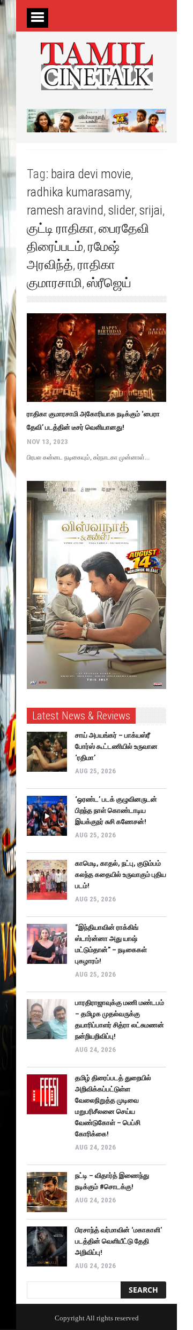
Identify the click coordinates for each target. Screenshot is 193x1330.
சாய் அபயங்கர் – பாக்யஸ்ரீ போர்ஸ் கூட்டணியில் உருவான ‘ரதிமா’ (116, 746)
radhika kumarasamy (78, 192)
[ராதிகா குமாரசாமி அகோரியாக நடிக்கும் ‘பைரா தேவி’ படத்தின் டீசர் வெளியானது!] (96, 357)
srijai (150, 210)
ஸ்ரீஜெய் (109, 282)
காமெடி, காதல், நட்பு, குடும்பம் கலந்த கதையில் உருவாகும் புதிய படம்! (120, 874)
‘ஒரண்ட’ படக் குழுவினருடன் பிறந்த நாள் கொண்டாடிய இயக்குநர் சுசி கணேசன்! (116, 810)
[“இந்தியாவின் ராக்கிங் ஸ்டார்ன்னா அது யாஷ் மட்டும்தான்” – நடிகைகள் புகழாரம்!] (47, 944)
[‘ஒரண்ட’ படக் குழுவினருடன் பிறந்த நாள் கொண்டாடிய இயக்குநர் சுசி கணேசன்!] (47, 816)
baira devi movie (91, 174)
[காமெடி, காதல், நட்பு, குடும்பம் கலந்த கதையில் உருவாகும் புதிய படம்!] (47, 880)
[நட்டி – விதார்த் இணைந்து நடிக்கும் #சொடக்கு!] (47, 1192)
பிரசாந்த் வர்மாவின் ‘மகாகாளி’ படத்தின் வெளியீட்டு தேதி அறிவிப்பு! (118, 1241)
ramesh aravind (65, 210)
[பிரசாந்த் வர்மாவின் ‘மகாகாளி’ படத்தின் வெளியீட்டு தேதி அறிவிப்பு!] (47, 1246)
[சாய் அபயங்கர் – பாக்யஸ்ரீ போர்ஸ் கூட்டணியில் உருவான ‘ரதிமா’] (47, 752)
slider (121, 210)
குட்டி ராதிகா (60, 228)
